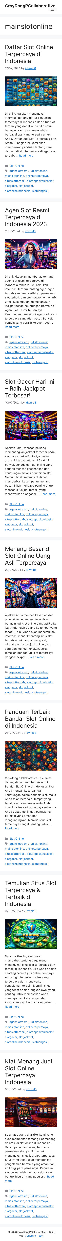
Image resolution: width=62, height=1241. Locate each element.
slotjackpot (26, 185)
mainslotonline (14, 175)
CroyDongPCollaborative (30, 5)
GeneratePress (34, 1235)
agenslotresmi (18, 170)
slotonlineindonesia (18, 191)
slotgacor (11, 185)
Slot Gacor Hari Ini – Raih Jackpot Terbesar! (29, 388)
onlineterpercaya (37, 175)
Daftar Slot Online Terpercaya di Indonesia (29, 54)
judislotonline (38, 170)
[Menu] (52, 9)
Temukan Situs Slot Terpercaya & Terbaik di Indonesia (31, 893)
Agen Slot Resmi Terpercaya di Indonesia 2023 (27, 217)
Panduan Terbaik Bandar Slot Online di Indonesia (30, 718)
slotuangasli (40, 191)
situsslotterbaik (15, 181)
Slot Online (16, 165)
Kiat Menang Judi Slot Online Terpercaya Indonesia (28, 1071)
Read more (26, 155)
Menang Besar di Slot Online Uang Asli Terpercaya (28, 555)
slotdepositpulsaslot (40, 181)
